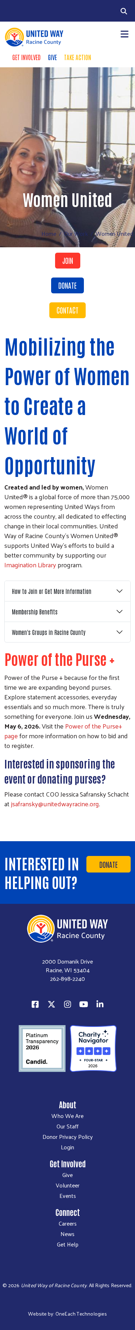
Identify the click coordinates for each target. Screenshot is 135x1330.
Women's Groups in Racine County (48, 632)
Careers (68, 1223)
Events (67, 1196)
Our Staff (67, 1126)
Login (67, 1147)
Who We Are (67, 1116)
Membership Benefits (35, 611)
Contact (67, 310)
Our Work (76, 233)
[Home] (34, 37)
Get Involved (26, 57)
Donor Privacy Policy (67, 1137)
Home (48, 233)
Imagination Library (30, 565)
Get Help (67, 1244)
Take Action (77, 57)
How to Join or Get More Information (51, 591)
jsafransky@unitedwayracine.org (55, 804)
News (67, 1234)
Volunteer (68, 1185)
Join (67, 260)
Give (52, 57)
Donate (67, 285)
